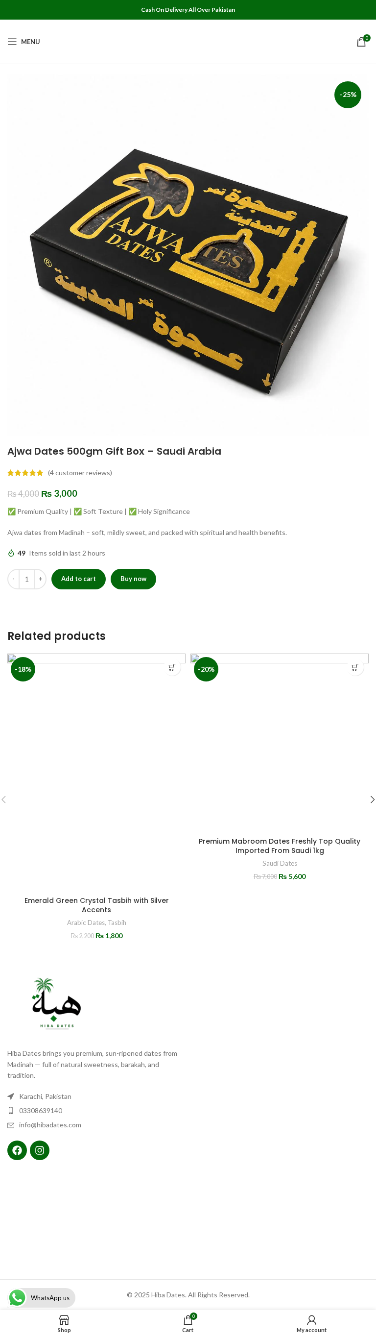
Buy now (133, 579)
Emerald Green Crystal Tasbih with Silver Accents (96, 905)
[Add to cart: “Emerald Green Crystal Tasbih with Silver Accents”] (172, 667)
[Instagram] (39, 1150)
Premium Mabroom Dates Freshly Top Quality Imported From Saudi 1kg (279, 846)
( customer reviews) (80, 472)
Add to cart (78, 579)
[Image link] (56, 1005)
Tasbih (117, 922)
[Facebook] (17, 1150)
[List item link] (95, 1110)
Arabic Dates (86, 922)
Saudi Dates (279, 863)
